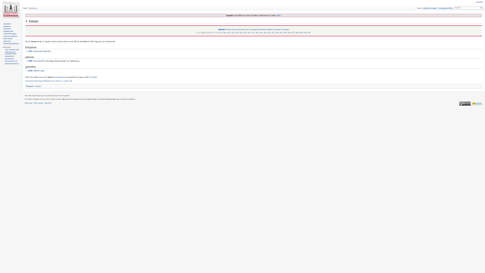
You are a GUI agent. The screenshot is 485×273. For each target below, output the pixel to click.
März (234, 29)
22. (273, 33)
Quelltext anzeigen (430, 8)
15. (245, 33)
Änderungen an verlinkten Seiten (10, 53)
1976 (30, 51)
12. (233, 33)
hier (90, 77)
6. (212, 33)
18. (257, 33)
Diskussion (33, 8)
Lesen (419, 8)
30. (305, 33)
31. (309, 33)
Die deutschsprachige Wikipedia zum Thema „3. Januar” (47, 81)
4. (206, 33)
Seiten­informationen (12, 64)
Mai (242, 29)
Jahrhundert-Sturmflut (42, 51)
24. (281, 33)
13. (237, 33)
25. (285, 33)
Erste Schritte (8, 39)
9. (221, 33)
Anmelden (479, 2)
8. (218, 33)
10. (225, 33)
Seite (25, 8)
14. (241, 33)
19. (261, 33)
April (238, 29)
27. (293, 33)
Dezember (285, 29)
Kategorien (7, 26)
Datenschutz (29, 103)
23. (277, 33)
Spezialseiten (9, 56)
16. (249, 33)
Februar (229, 29)
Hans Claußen (39, 61)
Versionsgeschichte (445, 8)
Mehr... (279, 15)
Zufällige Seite (8, 31)
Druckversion (9, 59)
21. (269, 33)
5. (209, 33)
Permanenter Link (11, 61)
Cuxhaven (60, 77)
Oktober (270, 29)
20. (265, 33)
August (254, 29)
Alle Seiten (7, 29)
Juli (250, 29)
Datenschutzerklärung (11, 43)
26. (289, 33)
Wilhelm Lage (38, 71)
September (262, 29)
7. (215, 33)
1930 (30, 71)
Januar (221, 29)
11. (229, 33)
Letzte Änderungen (10, 34)
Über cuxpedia (38, 103)
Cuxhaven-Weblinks (10, 36)
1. (197, 33)
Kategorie (30, 86)
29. (301, 33)
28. (297, 33)
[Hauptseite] (11, 10)
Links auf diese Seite (12, 50)
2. (200, 33)
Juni (246, 29)
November (277, 29)
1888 (30, 61)
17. (253, 33)
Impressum (7, 41)
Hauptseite (7, 24)
